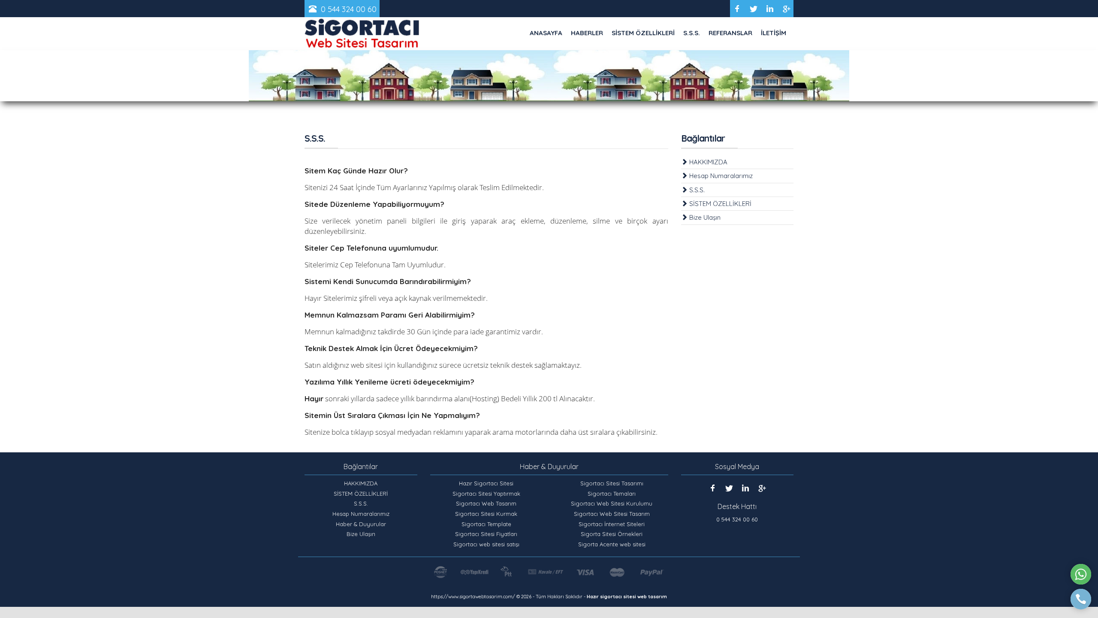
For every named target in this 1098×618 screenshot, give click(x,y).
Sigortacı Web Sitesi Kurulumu (611, 503)
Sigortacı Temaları (612, 493)
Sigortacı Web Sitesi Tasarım (612, 513)
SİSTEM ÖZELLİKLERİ (643, 33)
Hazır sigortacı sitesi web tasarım (627, 597)
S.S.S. (691, 33)
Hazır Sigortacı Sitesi (486, 483)
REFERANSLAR (730, 33)
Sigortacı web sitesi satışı (486, 544)
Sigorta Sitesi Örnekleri (612, 533)
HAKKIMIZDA (707, 162)
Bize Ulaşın (704, 217)
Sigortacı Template (486, 524)
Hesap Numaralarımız (720, 176)
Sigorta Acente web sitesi (612, 544)
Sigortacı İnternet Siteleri (612, 524)
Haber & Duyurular (361, 524)
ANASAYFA (546, 33)
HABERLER (587, 33)
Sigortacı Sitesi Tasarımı (611, 483)
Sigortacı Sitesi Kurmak (486, 513)
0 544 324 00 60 (349, 9)
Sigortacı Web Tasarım (486, 503)
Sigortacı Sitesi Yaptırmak (486, 493)
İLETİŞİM (773, 33)
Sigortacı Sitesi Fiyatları (486, 533)
